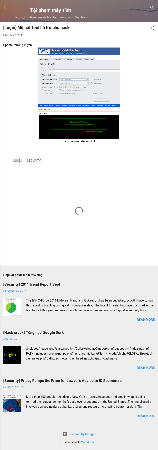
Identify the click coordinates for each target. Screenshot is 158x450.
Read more (146, 319)
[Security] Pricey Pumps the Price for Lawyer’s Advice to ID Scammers (62, 380)
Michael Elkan (88, 442)
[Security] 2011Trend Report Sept (31, 284)
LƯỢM (17, 160)
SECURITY (34, 160)
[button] (152, 29)
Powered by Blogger (81, 434)
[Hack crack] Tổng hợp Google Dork (33, 332)
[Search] (152, 8)
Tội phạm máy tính (50, 10)
